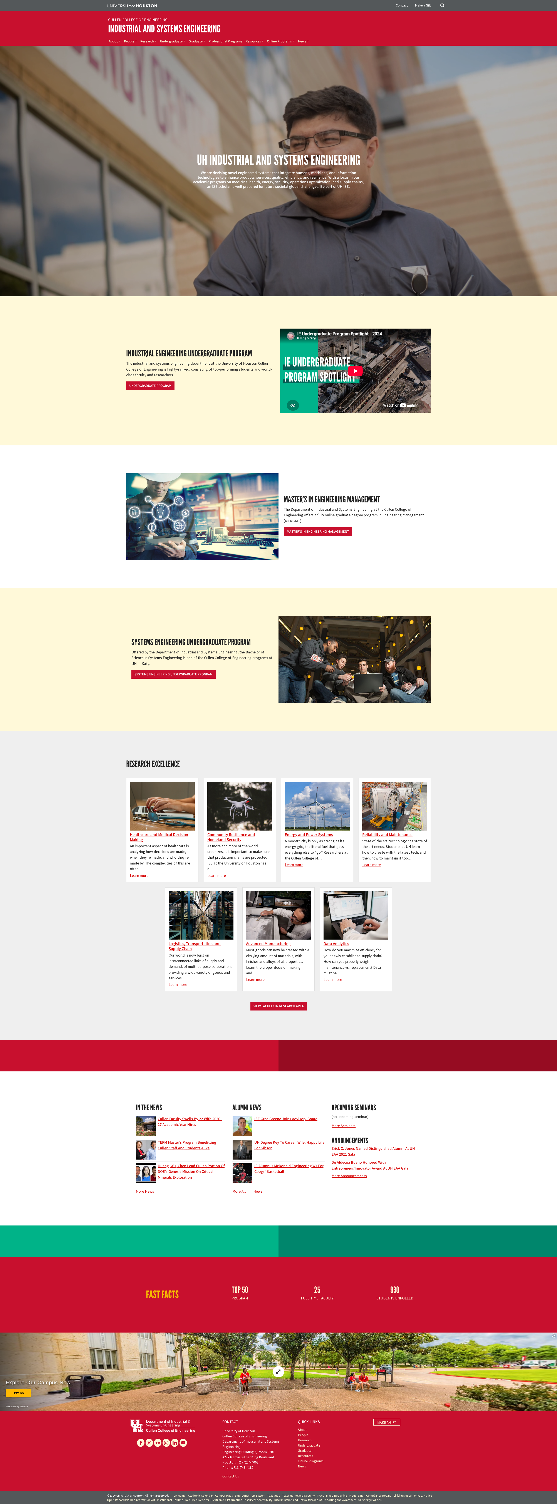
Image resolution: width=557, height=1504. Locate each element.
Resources (253, 41)
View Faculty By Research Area (278, 1006)
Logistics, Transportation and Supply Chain (195, 946)
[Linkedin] (174, 1443)
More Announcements (349, 1175)
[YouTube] (183, 1443)
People (129, 41)
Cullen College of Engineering (138, 19)
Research (147, 41)
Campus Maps (224, 1495)
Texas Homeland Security (298, 1495)
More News (145, 1191)
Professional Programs (225, 41)
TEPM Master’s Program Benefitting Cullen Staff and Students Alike (187, 1145)
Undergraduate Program (150, 385)
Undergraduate (171, 41)
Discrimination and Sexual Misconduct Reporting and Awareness (315, 1500)
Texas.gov (273, 1495)
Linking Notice (403, 1495)
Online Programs (279, 41)
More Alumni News (247, 1191)
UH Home (180, 1495)
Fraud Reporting (336, 1495)
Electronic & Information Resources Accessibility (241, 1500)
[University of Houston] (132, 5)
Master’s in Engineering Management (318, 531)
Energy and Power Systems (309, 835)
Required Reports (197, 1500)
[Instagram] (166, 1443)
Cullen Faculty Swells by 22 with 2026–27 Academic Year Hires (190, 1121)
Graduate (196, 41)
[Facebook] (140, 1443)
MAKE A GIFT (386, 1422)
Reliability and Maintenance (387, 835)
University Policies (369, 1500)
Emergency (242, 1495)
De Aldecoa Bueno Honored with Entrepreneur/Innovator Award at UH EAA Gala (370, 1165)
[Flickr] (157, 1443)
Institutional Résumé (170, 1500)
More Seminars (344, 1125)
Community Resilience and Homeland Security (231, 837)
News (302, 41)
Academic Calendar (200, 1495)
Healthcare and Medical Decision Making (159, 837)
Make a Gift (423, 5)
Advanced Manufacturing (268, 944)
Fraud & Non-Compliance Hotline (370, 1495)
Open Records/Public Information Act (131, 1500)
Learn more (139, 875)
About (113, 41)
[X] (149, 1443)
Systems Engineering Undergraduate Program (173, 674)
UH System (258, 1495)
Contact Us (230, 1476)
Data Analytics (336, 944)
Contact (402, 5)
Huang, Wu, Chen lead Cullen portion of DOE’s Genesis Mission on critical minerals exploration (191, 1171)
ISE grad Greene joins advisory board (285, 1119)
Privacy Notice (423, 1495)
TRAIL (320, 1495)
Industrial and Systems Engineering (164, 28)
